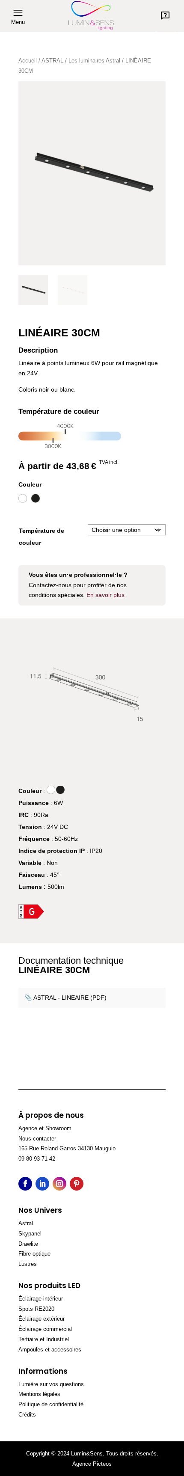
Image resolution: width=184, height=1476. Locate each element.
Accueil (27, 60)
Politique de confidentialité (50, 1404)
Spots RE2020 (36, 1309)
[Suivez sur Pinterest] (76, 1184)
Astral (25, 1223)
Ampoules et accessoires (49, 1349)
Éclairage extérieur (41, 1319)
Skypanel (30, 1233)
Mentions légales (39, 1394)
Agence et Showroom (44, 1128)
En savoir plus (105, 594)
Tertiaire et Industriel (43, 1339)
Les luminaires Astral (94, 60)
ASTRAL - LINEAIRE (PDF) (70, 997)
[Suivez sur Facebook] (25, 1184)
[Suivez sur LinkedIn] (42, 1184)
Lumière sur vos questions (51, 1384)
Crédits (27, 1414)
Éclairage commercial (45, 1329)
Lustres (27, 1264)
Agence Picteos (92, 1464)
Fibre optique (34, 1253)
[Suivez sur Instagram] (59, 1184)
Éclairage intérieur (40, 1298)
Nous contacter (37, 1138)
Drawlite (28, 1244)
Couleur (30, 484)
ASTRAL (52, 60)
